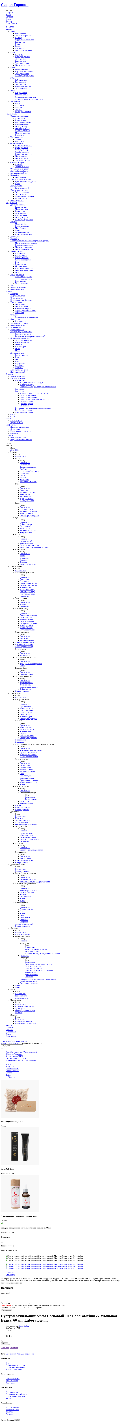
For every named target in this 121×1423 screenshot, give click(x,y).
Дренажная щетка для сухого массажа (21, 1060)
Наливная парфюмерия (19, 427)
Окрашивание (16, 319)
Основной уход (16, 143)
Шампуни (14, 294)
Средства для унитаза (28, 397)
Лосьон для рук (26, 279)
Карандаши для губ (23, 86)
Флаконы (14, 433)
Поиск (8, 444)
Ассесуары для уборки (24, 412)
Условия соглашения (14, 1369)
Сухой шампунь (16, 298)
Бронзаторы (20, 42)
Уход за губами (21, 88)
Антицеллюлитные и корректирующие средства (29, 241)
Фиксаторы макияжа (23, 50)
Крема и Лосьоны (22, 342)
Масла (8, 418)
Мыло (17, 273)
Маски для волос (22, 304)
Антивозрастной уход (19, 173)
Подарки (9, 435)
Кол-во (3, 1341)
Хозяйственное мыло (23, 410)
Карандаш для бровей (24, 72)
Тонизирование (16, 137)
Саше (12, 416)
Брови (12, 67)
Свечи (12, 414)
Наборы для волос (17, 325)
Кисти (17, 103)
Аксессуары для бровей (24, 76)
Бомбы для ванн (21, 211)
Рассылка (9, 1414)
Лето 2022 (10, 27)
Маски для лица (21, 156)
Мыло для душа (21, 217)
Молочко (18, 344)
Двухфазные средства (23, 124)
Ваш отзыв (5, 1303)
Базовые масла (16, 421)
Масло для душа (21, 209)
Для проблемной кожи (19, 171)
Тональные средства (23, 36)
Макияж (9, 29)
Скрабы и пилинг (22, 152)
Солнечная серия (17, 162)
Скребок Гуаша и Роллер (16, 1058)
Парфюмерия (11, 425)
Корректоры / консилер (24, 40)
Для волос (10, 292)
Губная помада (21, 80)
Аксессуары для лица (23, 146)
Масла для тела (21, 224)
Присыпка (19, 366)
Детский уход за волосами (21, 332)
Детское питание (17, 330)
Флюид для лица (21, 150)
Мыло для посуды (27, 385)
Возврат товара (12, 1381)
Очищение (19, 105)
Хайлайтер (19, 48)
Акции (8, 1398)
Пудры (18, 44)
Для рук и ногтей (17, 275)
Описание (10, 1272)
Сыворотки (19, 313)
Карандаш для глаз (22, 57)
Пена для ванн (21, 215)
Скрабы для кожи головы (25, 311)
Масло (17, 351)
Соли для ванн (21, 213)
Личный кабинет (12, 1408)
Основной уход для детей (20, 338)
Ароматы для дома (17, 376)
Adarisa (8, 1064)
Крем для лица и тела (25, 1354)
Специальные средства (24, 196)
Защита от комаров (18, 287)
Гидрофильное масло (23, 122)
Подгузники (20, 363)
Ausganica (10, 1066)
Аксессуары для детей (19, 370)
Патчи (17, 184)
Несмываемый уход (23, 308)
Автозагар (19, 165)
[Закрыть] (2, 1048)
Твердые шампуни (17, 296)
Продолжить (6, 1310)
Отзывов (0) (10, 1275)
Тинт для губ (20, 84)
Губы (12, 78)
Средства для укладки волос (26, 317)
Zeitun (8, 1075)
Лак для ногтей (21, 93)
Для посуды (20, 380)
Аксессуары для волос (19, 323)
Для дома (9, 374)
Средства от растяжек (24, 245)
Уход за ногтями (21, 95)
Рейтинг (4, 1308)
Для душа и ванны (17, 205)
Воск (17, 262)
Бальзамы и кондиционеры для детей (30, 336)
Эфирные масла (16, 423)
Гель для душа (20, 207)
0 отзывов (5, 1348)
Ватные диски (21, 256)
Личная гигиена (16, 251)
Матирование (20, 177)
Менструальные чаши (24, 270)
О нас (8, 1363)
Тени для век (20, 59)
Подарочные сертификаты (21, 440)
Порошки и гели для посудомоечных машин (38, 387)
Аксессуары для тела (23, 234)
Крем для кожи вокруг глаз (26, 182)
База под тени (20, 61)
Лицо (12, 31)
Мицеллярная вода (22, 129)
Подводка (19, 55)
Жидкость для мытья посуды (31, 383)
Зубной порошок (22, 192)
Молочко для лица (22, 133)
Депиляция (14, 239)
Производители (12, 1392)
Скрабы (18, 230)
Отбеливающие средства (20, 169)
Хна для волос (21, 321)
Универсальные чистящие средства (34, 393)
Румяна (18, 46)
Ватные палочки (21, 258)
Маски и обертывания (24, 249)
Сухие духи (15, 429)
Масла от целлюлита (23, 247)
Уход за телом (11, 203)
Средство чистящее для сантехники (34, 399)
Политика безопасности (15, 1367)
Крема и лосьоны (22, 226)
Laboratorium (24, 1326)
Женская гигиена (22, 266)
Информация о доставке (15, 1365)
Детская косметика (13, 328)
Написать (14, 1348)
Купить (4, 1343)
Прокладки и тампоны (24, 268)
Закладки (9, 1412)
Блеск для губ (20, 82)
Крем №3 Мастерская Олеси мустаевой (21, 1052)
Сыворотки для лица (23, 154)
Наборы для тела (17, 289)
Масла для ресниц (22, 65)
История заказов (12, 1410)
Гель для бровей (21, 69)
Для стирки (19, 389)
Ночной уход (15, 175)
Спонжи (18, 107)
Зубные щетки (21, 198)
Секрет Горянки (14, 4)
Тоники (18, 139)
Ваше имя (5, 1293)
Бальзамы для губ (22, 188)
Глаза (12, 52)
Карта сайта (10, 1383)
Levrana (9, 1073)
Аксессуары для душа (24, 220)
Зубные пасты (20, 194)
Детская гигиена (17, 353)
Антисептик (20, 253)
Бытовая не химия (17, 378)
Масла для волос (21, 306)
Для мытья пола (26, 402)
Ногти (12, 91)
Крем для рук (20, 281)
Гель (17, 357)
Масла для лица (21, 158)
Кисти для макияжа (23, 112)
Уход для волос (16, 302)
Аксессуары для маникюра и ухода (29, 99)
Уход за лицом (11, 114)
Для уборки (19, 391)
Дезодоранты (15, 237)
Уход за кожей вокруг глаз (20, 179)
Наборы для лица (17, 201)
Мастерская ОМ (12, 1069)
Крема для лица (21, 148)
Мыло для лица (21, 127)
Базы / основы (20, 33)
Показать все (20, 456)
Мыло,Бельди (20, 228)
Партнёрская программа (15, 1396)
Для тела (13, 222)
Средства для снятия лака (25, 97)
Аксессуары (15, 101)
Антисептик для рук (23, 277)
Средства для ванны (28, 395)
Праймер (18, 38)
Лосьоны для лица (22, 131)
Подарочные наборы (18, 438)
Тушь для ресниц (22, 63)
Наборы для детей (17, 372)
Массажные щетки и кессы (26, 243)
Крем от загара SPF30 (14, 1056)
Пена (17, 361)
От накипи (24, 406)
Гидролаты (19, 135)
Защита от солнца (22, 167)
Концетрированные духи (20, 431)
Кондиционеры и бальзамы (21, 300)
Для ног (13, 285)
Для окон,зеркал (26, 404)
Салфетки (19, 368)
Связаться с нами (12, 1379)
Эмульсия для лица (22, 160)
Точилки (18, 110)
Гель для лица (20, 120)
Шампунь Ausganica (14, 1054)
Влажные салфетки (23, 260)
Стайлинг (14, 315)
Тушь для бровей (22, 74)
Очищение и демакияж (19, 116)
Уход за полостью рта (19, 190)
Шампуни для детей (23, 334)
